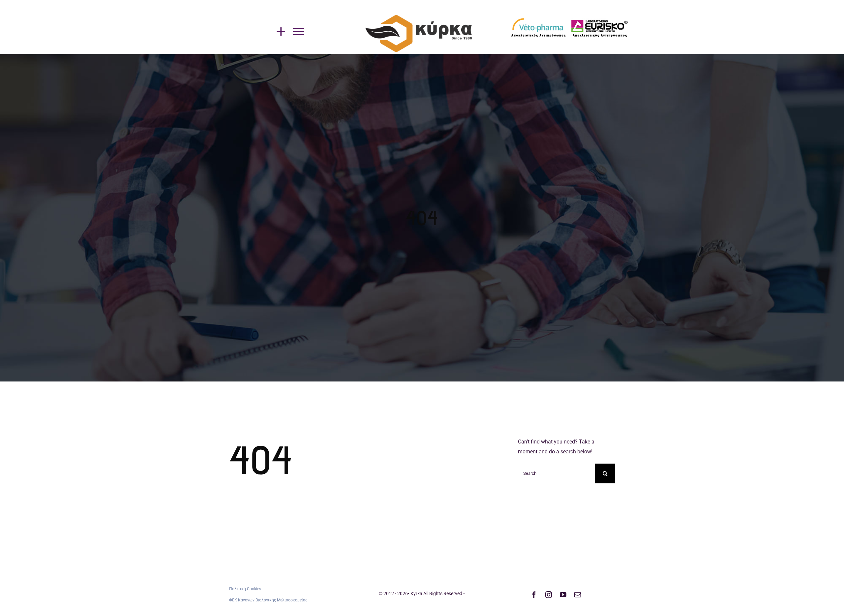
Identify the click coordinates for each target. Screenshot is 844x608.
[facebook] (534, 594)
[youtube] (563, 594)
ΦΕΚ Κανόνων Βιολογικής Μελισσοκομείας (268, 600)
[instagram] (548, 594)
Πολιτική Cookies (245, 589)
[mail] (577, 594)
